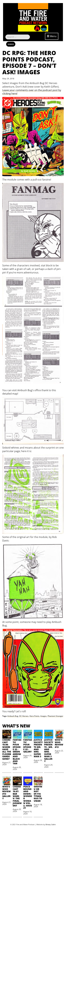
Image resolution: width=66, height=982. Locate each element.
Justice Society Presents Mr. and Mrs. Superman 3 (38, 748)
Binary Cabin (51, 824)
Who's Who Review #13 (59, 743)
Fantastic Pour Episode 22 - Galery (27, 745)
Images (43, 716)
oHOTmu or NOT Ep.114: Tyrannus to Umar (38, 793)
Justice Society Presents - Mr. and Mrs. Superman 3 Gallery (48, 750)
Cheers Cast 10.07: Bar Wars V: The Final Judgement (17, 796)
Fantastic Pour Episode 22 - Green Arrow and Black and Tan (17, 751)
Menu (52, 36)
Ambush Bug (12, 716)
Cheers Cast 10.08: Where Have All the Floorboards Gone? (6, 749)
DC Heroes (24, 716)
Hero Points (34, 716)
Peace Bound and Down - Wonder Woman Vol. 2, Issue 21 (27, 797)
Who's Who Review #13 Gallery (6, 792)
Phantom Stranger (55, 716)
